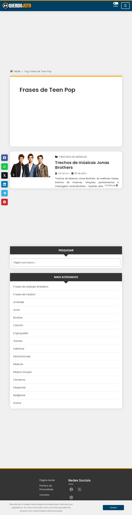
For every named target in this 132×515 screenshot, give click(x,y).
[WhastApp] (4, 166)
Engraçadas (20, 333)
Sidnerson (63, 173)
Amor (16, 310)
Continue (110, 185)
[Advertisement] (66, 43)
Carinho (18, 325)
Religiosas (19, 395)
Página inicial (47, 480)
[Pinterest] (4, 202)
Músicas (18, 364)
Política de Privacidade (46, 487)
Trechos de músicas (73, 157)
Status (17, 403)
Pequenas (19, 387)
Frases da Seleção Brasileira (30, 287)
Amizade (18, 302)
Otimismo (19, 380)
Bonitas (18, 317)
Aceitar (113, 507)
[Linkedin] (4, 184)
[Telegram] (4, 193)
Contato (44, 494)
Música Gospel (22, 372)
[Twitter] (4, 175)
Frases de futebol (24, 294)
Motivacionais (21, 356)
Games (17, 341)
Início (17, 71)
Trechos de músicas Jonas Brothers (82, 165)
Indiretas (18, 349)
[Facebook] (4, 157)
